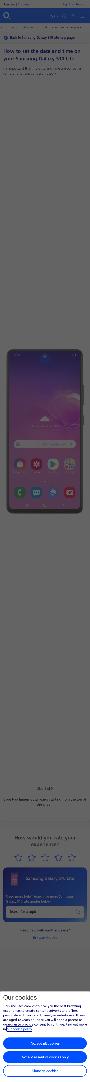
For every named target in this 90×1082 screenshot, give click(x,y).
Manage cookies (45, 1070)
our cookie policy (19, 1029)
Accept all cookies (45, 1043)
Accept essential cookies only (44, 1057)
